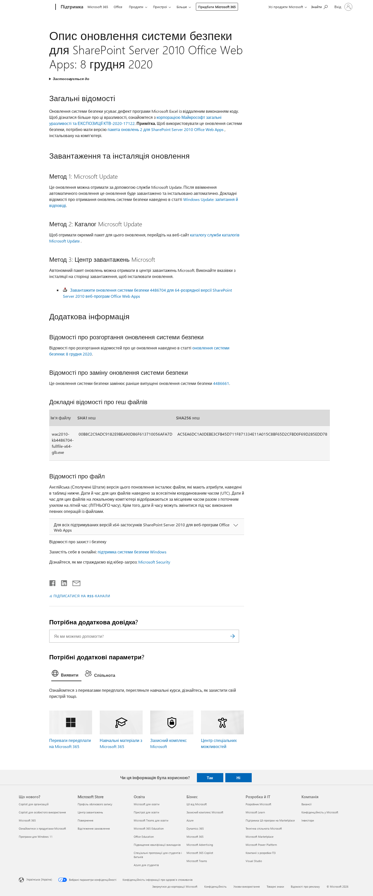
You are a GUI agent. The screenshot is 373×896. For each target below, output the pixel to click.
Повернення (85, 820)
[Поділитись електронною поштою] (74, 582)
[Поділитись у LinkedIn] (62, 582)
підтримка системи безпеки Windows (132, 551)
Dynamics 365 (195, 828)
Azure (190, 820)
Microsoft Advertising (200, 845)
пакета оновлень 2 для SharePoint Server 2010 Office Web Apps (166, 129)
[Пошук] (232, 636)
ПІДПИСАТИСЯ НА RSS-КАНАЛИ (82, 596)
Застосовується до (71, 78)
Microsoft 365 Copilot (200, 853)
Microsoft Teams (197, 861)
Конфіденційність (215, 886)
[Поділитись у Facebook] (52, 582)
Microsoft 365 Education (149, 828)
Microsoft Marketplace (260, 836)
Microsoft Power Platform (261, 845)
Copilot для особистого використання (42, 812)
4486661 (221, 383)
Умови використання (246, 886)
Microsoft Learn (255, 812)
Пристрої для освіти (146, 812)
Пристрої (160, 7)
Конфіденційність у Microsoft (319, 812)
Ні (238, 777)
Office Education (144, 836)
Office (118, 7)
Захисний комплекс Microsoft (205, 812)
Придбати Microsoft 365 (217, 7)
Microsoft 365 (98, 7)
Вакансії (306, 804)
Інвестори (307, 820)
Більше (182, 7)
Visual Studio (254, 861)
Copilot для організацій (33, 804)
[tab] (66, 674)
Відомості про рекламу (305, 886)
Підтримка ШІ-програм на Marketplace (270, 820)
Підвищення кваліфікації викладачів (157, 845)
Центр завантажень (90, 812)
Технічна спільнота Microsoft (264, 828)
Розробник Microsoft (258, 804)
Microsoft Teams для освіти (151, 820)
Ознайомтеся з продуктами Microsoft (42, 828)
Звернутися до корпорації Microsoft (174, 886)
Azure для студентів (146, 865)
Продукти (136, 7)
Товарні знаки (275, 886)
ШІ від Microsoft (197, 804)
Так (210, 777)
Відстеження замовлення (94, 828)
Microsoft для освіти (146, 804)
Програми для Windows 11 (36, 836)
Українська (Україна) (39, 879)
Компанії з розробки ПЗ (261, 853)
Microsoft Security (154, 562)
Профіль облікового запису (95, 804)
